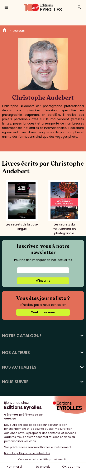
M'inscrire (43, 280)
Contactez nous (43, 312)
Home (4, 31)
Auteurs (19, 31)
